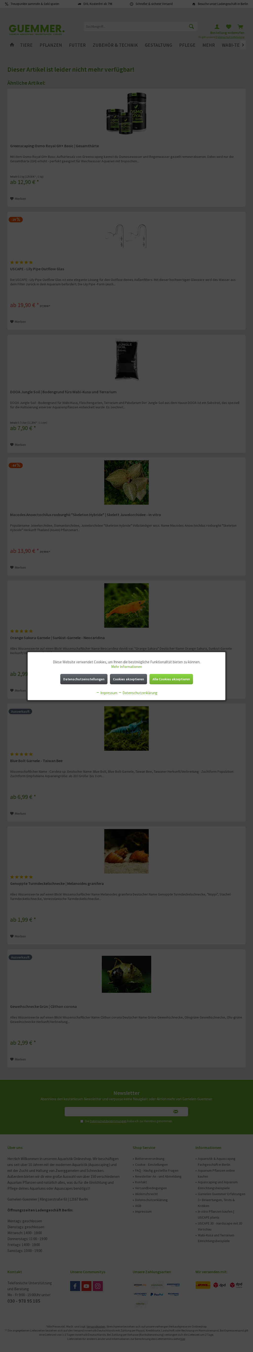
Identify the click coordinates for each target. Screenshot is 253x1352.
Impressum (108, 692)
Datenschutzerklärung (139, 692)
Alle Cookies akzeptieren (171, 679)
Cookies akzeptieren (128, 679)
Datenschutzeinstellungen (84, 679)
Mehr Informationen (126, 666)
